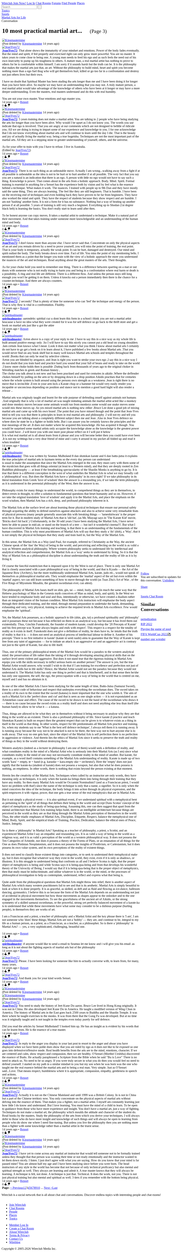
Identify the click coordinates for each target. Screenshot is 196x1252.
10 (38, 1187)
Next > (48, 1187)
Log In (31, 3)
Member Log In (18, 1225)
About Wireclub (19, 1231)
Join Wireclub (17, 1204)
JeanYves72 (9, 50)
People (13, 1211)
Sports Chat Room (152, 596)
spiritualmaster (12, 318)
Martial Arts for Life (14, 17)
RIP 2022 (146, 624)
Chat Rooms (43, 3)
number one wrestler (153, 639)
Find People (69, 3)
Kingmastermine (32, 43)
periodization (148, 619)
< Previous (16, 1187)
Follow (145, 573)
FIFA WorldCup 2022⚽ (156, 634)
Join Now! (19, 3)
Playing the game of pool (156, 629)
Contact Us (16, 1238)
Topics (6, 10)
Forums (56, 3)
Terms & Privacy (19, 1235)
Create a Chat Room (21, 1228)
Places (81, 3)
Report (24, 102)
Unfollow (168, 580)
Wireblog (14, 1242)
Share (144, 586)
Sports (5, 14)
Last (54, 1187)
